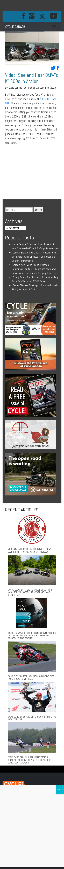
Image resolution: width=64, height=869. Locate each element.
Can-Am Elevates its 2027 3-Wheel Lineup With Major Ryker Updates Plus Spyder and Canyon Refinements (34, 257)
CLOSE (60, 789)
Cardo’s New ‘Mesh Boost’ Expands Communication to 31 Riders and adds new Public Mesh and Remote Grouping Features (34, 269)
